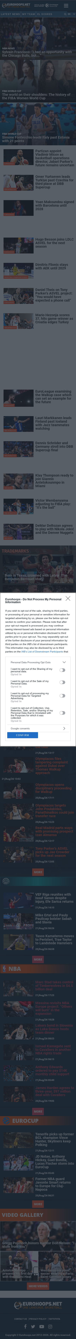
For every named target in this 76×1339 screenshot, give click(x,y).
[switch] (62, 670)
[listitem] (38, 662)
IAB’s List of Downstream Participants (42, 651)
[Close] (69, 599)
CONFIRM (22, 735)
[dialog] (38, 669)
